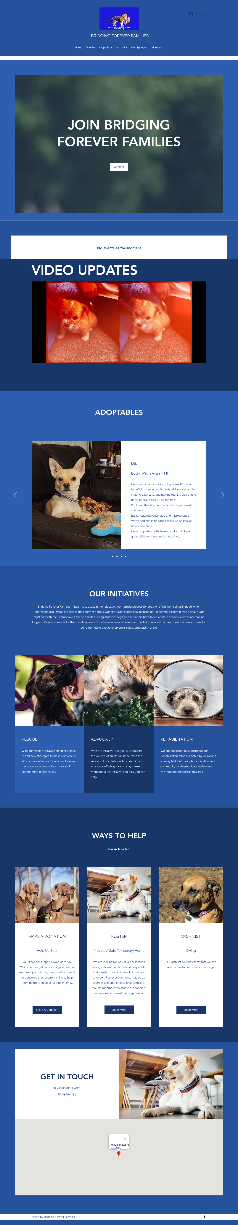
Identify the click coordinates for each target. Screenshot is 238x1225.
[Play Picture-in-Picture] (195, 358)
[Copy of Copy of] (120, 556)
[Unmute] (42, 358)
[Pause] (36, 358)
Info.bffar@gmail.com (67, 1087)
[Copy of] (116, 556)
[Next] (222, 495)
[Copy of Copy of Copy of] (125, 556)
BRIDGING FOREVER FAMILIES (120, 35)
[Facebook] (204, 1217)
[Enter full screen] (201, 358)
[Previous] (15, 495)
